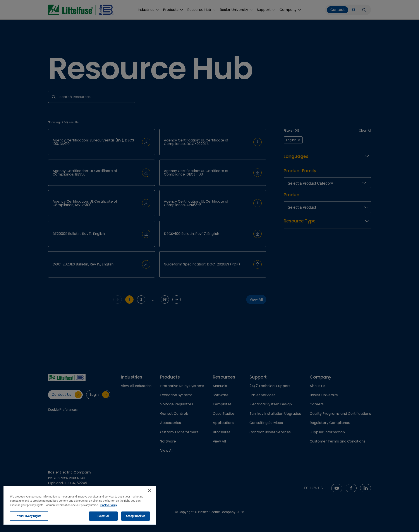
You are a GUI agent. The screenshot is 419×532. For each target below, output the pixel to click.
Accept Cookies (136, 516)
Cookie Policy (108, 505)
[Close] (149, 490)
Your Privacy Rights (29, 516)
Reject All (103, 516)
